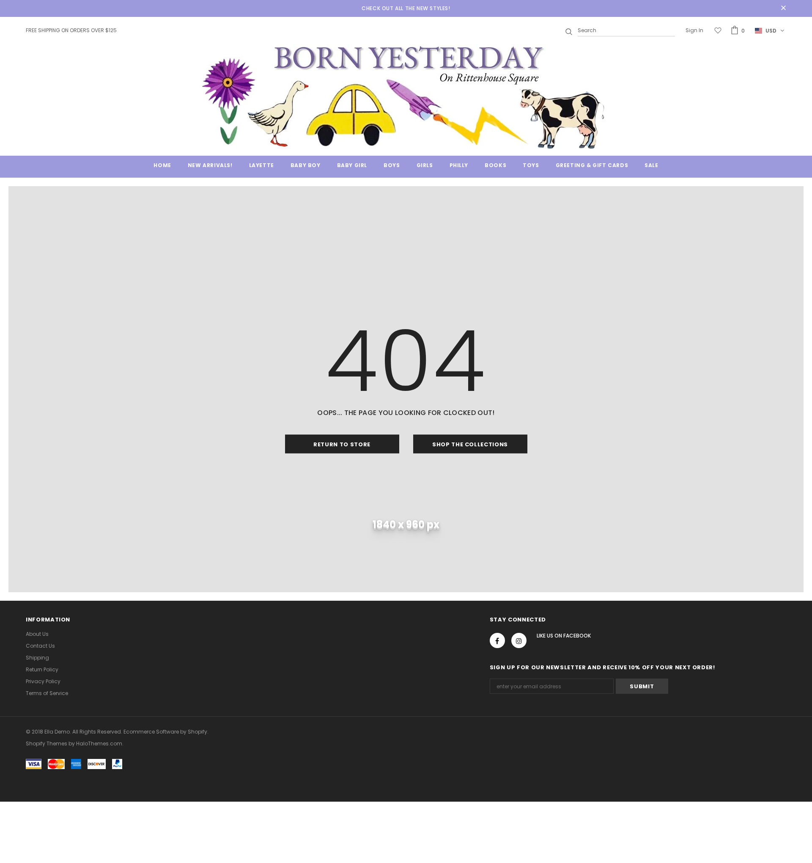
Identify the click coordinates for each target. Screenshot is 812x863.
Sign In (694, 30)
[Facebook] (497, 640)
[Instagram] (519, 640)
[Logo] (406, 96)
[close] (783, 8)
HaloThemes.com (99, 743)
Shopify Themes (46, 743)
